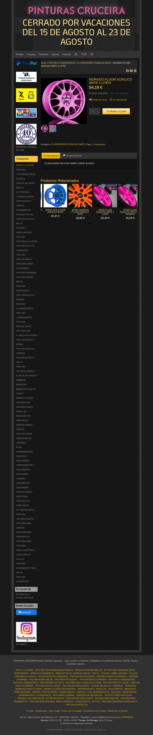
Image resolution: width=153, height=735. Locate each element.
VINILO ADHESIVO (25, 550)
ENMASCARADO (24, 425)
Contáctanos (41, 711)
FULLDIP (20, 237)
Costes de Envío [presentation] (74, 155)
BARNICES (21, 384)
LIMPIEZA (21, 443)
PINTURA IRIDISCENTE (22, 288)
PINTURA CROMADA (26, 273)
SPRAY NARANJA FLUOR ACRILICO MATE (80, 212)
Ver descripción (120, 99)
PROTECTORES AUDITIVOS (24, 494)
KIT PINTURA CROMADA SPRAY (25, 194)
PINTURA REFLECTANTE (23, 324)
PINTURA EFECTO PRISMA (25, 297)
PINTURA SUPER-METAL (25, 279)
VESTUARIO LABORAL (22, 476)
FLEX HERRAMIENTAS (24, 449)
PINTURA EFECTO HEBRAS (25, 351)
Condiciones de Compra (94, 711)
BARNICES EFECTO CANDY (26, 391)
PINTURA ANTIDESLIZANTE (25, 516)
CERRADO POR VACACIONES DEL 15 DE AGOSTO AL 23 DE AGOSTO (76, 32)
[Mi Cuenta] (76, 54)
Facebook (26, 612)
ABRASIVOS (22, 420)
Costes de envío (99, 99)
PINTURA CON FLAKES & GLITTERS (26, 333)
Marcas (55, 54)
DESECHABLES (23, 438)
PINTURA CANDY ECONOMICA (24, 266)
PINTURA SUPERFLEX (22, 579)
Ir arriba (29, 711)
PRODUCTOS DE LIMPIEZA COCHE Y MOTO (26, 219)
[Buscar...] (92, 54)
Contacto (66, 54)
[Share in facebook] (127, 71)
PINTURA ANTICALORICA (24, 257)
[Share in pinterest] (135, 71)
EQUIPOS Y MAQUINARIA (22, 458)
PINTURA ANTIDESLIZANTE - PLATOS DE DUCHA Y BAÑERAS (27, 373)
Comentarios (99, 144)
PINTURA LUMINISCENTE (24, 315)
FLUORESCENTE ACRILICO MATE (68, 144)
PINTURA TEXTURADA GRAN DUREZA (25, 174)
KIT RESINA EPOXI (25, 510)
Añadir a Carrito (117, 111)
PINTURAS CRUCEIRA (76, 10)
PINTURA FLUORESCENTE (24, 306)
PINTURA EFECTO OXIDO (25, 342)
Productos (43, 54)
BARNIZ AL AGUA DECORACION (24, 400)
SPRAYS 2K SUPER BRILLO (25, 185)
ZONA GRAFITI (23, 554)
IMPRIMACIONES (24, 407)
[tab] (51, 156)
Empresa (31, 54)
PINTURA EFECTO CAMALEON (25, 248)
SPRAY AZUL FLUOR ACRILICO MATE (55, 211)
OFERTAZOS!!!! (23, 201)
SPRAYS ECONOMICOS (23, 207)
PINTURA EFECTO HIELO (25, 360)
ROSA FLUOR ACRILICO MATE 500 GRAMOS (130, 212)
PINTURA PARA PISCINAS (23, 543)
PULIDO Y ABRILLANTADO (24, 230)
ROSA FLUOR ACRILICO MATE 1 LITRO (105, 212)
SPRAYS (20, 429)
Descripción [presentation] (52, 155)
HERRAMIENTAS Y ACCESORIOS (25, 467)
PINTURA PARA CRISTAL (23, 525)
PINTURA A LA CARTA (26, 241)
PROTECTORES (24, 434)
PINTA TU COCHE (25, 165)
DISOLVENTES (23, 416)
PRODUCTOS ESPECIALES (23, 503)
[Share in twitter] (131, 71)
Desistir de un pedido (118, 711)
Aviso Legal (54, 711)
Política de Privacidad (71, 711)
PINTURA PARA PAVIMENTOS (23, 534)
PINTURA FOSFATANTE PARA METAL (26, 568)
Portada (19, 54)
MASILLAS (21, 411)
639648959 (127, 717)
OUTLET (20, 559)
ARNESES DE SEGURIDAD (22, 485)
